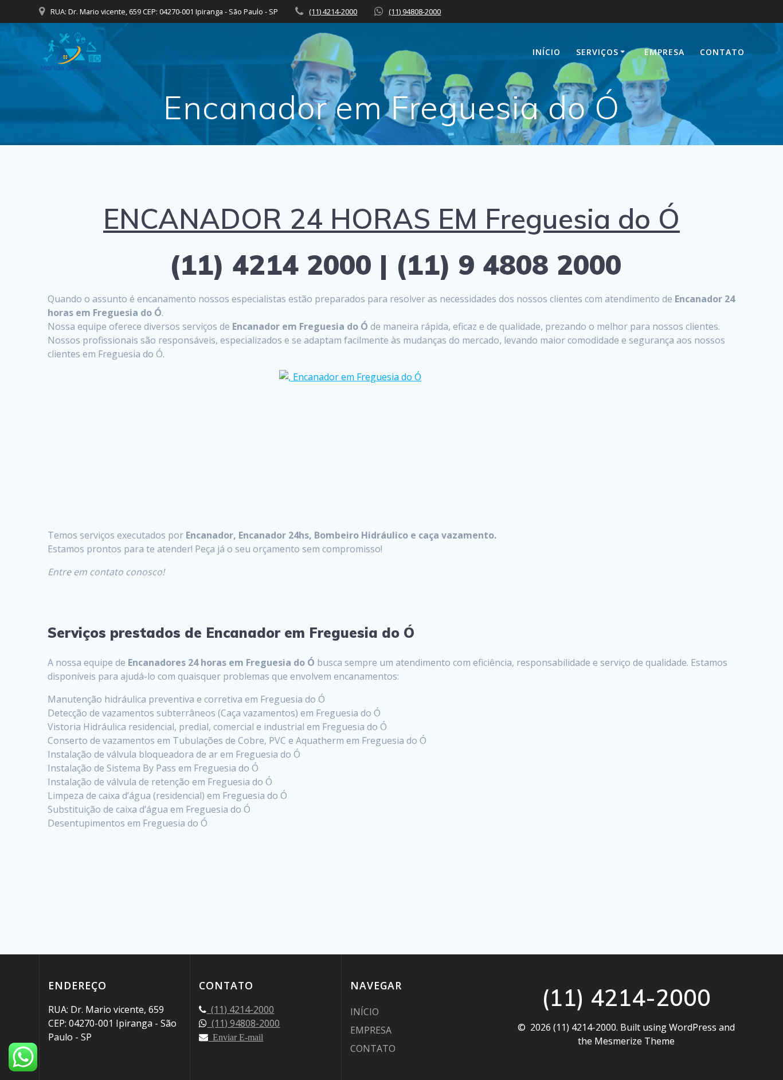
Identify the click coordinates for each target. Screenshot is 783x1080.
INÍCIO (547, 51)
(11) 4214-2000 (333, 11)
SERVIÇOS (597, 51)
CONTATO (722, 51)
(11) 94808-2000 (415, 11)
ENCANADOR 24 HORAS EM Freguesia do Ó (391, 218)
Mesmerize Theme (634, 1041)
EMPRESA (664, 51)
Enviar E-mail (235, 1037)
